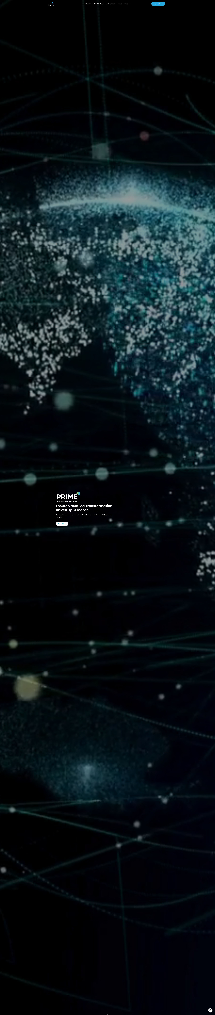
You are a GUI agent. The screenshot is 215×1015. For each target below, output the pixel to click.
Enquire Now (158, 4)
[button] (62, 521)
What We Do (87, 4)
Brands (120, 4)
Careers (126, 4)
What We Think (98, 4)
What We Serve (110, 4)
